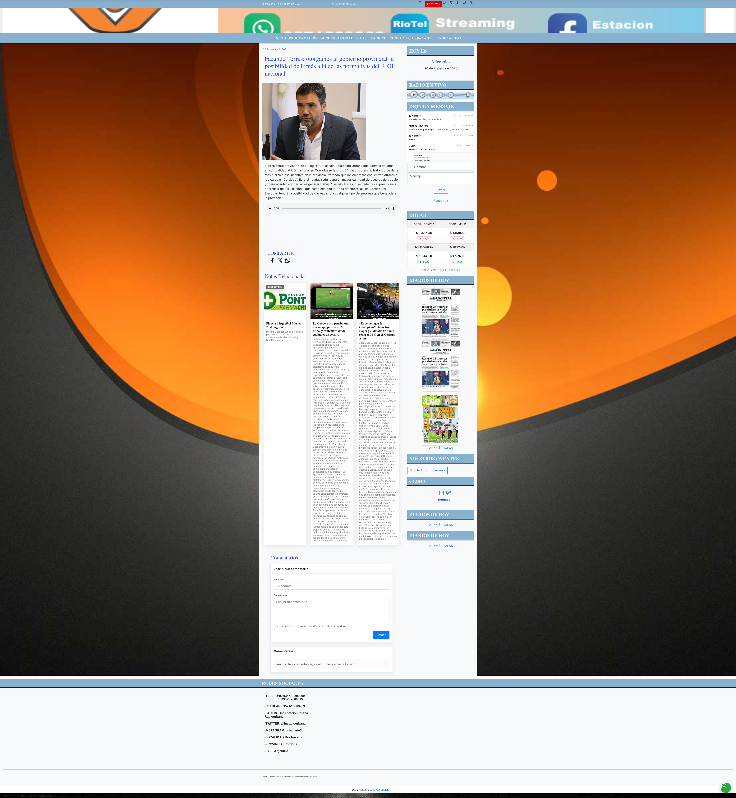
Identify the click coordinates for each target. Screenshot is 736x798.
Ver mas (439, 470)
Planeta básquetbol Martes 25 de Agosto (283, 325)
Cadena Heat (449, 38)
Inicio (280, 38)
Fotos (362, 38)
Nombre (278, 579)
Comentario (280, 595)
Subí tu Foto (418, 470)
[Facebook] (459, 4)
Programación (303, 38)
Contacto (399, 38)
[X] (452, 4)
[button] (421, 4)
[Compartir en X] (280, 260)
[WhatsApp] (445, 4)
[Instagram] (465, 4)
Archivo (379, 38)
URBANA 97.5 (423, 38)
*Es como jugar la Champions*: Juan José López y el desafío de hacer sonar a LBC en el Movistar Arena (377, 330)
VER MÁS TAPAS (441, 448)
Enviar (381, 635)
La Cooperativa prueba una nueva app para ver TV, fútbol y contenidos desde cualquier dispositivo (331, 328)
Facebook (441, 201)
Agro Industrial (337, 38)
